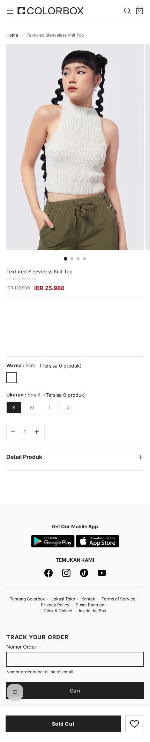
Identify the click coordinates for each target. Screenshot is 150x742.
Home (12, 35)
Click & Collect (58, 610)
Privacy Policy (55, 604)
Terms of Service (118, 598)
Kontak (88, 598)
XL (69, 407)
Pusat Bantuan (90, 604)
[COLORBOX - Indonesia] (50, 11)
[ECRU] (11, 377)
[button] (134, 724)
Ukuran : (23, 394)
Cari (75, 691)
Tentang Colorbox (27, 598)
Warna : (21, 365)
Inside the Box (92, 610)
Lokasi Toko (63, 598)
